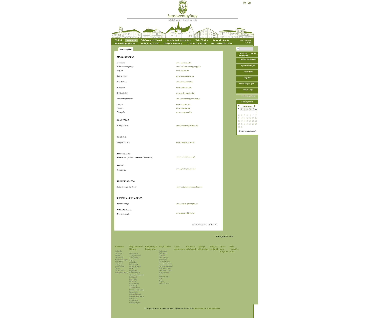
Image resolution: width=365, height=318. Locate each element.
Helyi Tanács (165, 246)
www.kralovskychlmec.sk (187, 126)
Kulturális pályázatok (191, 247)
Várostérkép (119, 262)
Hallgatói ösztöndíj (213, 247)
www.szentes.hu (183, 108)
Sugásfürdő (119, 264)
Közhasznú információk (133, 278)
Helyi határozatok (165, 268)
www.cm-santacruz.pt (185, 157)
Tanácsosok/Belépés (165, 270)
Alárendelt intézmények (133, 263)
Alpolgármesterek (135, 256)
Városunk (119, 246)
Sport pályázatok (179, 247)
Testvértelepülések (121, 272)
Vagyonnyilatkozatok (166, 266)
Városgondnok (134, 258)
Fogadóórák (133, 271)
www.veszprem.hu (184, 112)
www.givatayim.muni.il (186, 169)
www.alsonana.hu (183, 63)
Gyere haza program (224, 249)
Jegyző (131, 260)
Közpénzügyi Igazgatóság (151, 247)
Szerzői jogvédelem (213, 308)
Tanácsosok (163, 251)
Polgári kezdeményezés (164, 282)
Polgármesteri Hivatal (136, 247)
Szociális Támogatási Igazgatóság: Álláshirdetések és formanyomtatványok (136, 293)
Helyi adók (133, 298)
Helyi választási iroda (234, 249)
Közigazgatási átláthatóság (134, 284)
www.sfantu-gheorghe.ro (187, 204)
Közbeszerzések (134, 273)
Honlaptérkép (199, 308)
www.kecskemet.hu (184, 82)
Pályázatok (133, 281)
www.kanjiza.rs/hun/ (185, 142)
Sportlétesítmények (121, 260)
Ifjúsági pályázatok (203, 247)
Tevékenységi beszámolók (163, 258)
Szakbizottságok (164, 262)
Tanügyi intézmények (119, 256)
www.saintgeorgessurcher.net (189, 187)
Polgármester (133, 253)
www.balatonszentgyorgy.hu (188, 67)
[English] (249, 2)
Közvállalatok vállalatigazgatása (135, 301)
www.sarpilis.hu (183, 104)
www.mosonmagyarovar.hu (188, 99)
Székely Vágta (120, 270)
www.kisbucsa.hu (183, 87)
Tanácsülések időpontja (163, 254)
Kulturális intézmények (119, 252)
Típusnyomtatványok (136, 275)
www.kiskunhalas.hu (185, 93)
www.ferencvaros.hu (185, 76)
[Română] (245, 2)
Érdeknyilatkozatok (165, 264)
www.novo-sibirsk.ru (185, 213)
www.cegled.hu (182, 71)
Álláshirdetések (134, 288)
